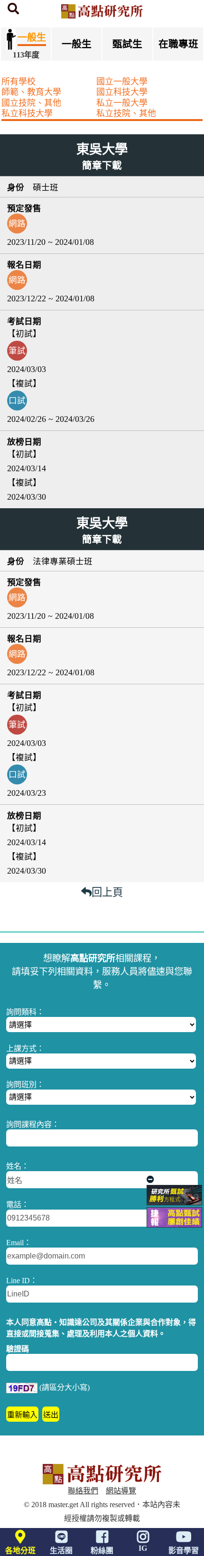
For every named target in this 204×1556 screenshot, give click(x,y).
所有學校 (18, 81)
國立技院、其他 (31, 103)
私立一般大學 (122, 103)
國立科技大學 (122, 92)
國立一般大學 (122, 81)
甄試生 (127, 43)
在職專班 (178, 43)
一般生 (77, 43)
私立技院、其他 (126, 113)
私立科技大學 (27, 113)
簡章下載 (102, 165)
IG (143, 1548)
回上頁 (107, 892)
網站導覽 (121, 1491)
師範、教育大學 (31, 92)
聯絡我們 (83, 1491)
